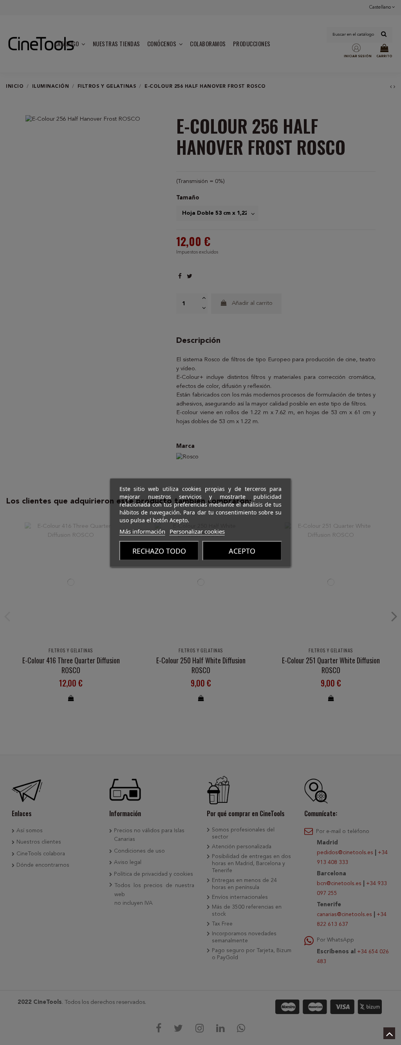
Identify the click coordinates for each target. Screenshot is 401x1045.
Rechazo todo (159, 550)
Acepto (242, 550)
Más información (142, 531)
